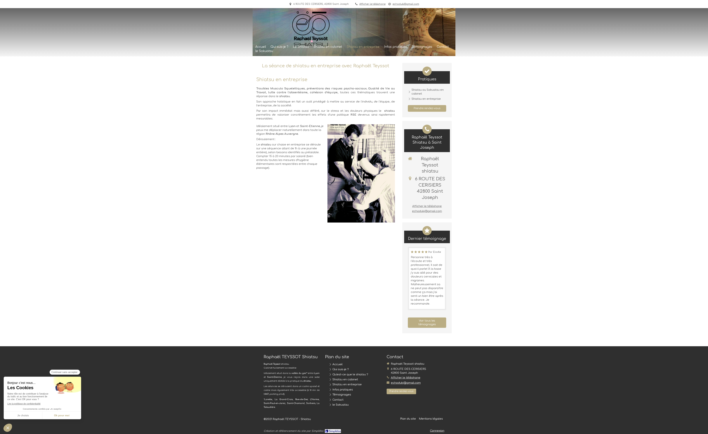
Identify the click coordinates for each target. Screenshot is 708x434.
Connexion (437, 430)
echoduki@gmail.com (427, 211)
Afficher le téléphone (372, 4)
